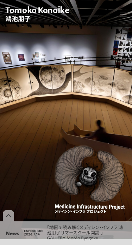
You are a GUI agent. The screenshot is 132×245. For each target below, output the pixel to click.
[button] (123, 14)
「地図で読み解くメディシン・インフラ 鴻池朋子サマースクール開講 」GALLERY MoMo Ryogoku (85, 232)
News (12, 233)
